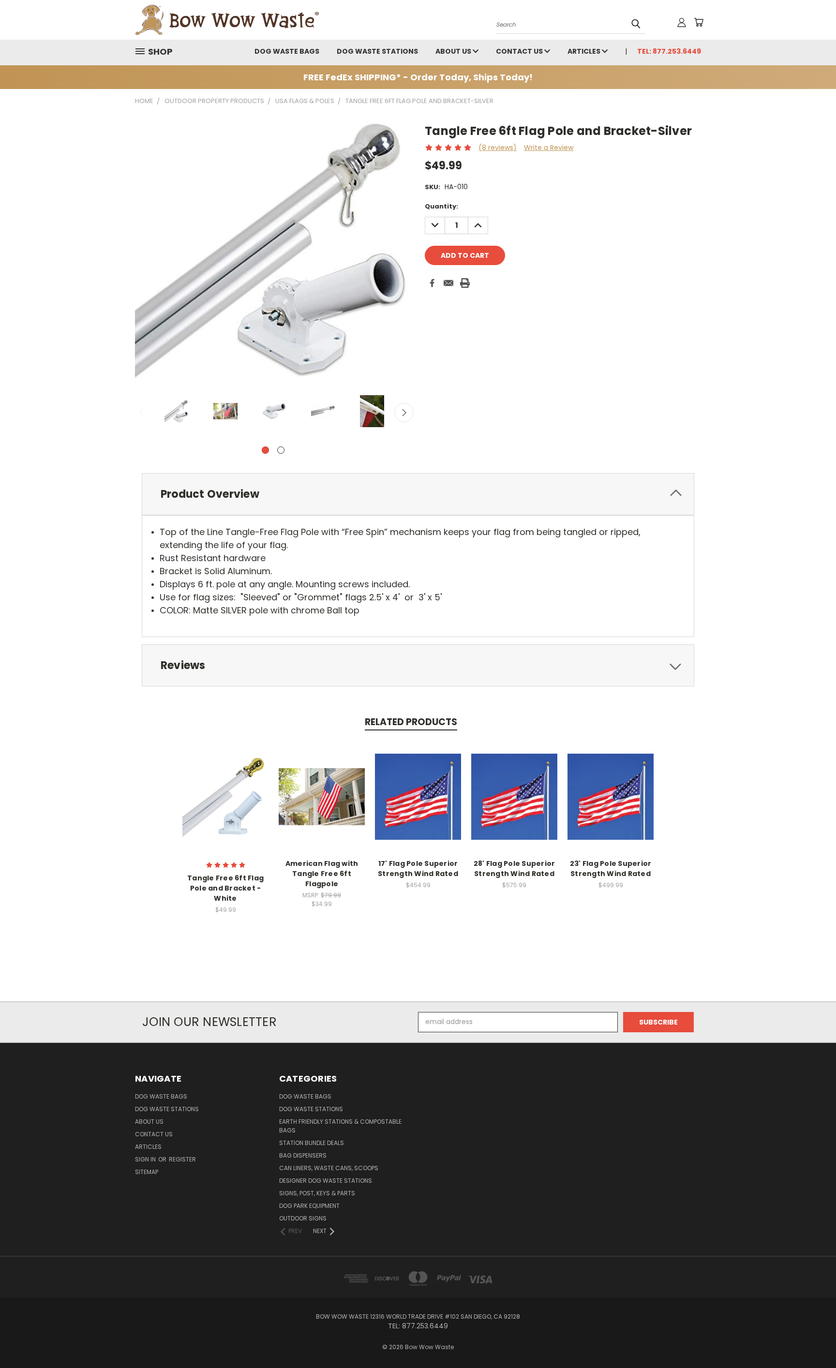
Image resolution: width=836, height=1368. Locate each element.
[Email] (448, 283)
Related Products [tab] (411, 722)
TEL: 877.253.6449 (669, 51)
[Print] (465, 283)
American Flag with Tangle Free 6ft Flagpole (321, 874)
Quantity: (441, 206)
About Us (454, 51)
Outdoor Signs (303, 1218)
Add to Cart (225, 795)
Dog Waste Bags (286, 51)
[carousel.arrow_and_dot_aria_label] (280, 450)
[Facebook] (432, 283)
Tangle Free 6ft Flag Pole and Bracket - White (225, 888)
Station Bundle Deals (311, 1143)
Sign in (146, 1159)
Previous (142, 412)
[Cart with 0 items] (698, 22)
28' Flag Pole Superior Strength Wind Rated (514, 868)
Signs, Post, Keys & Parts (317, 1193)
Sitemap (146, 1172)
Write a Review (548, 147)
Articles (584, 51)
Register (182, 1159)
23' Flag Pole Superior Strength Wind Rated (611, 868)
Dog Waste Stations (377, 51)
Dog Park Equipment (309, 1206)
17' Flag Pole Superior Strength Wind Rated (418, 868)
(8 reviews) (497, 147)
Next (404, 412)
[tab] (418, 494)
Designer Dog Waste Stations (325, 1180)
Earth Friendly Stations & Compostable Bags (340, 1125)
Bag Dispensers (303, 1155)
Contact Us (520, 51)
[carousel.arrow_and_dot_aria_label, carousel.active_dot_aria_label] (265, 450)
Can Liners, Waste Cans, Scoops (328, 1168)
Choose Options (322, 795)
